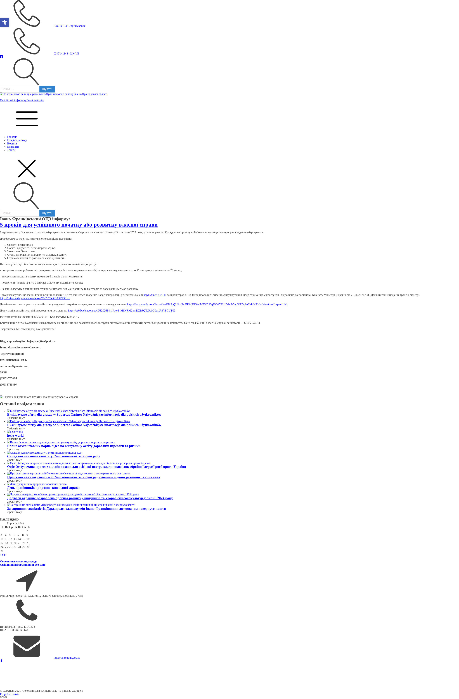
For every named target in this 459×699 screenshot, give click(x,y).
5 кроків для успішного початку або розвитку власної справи (79, 224)
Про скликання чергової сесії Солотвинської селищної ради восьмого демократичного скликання (83, 477)
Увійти (11, 149)
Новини (12, 143)
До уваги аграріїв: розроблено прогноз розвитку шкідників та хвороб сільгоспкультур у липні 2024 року (90, 498)
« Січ (3, 554)
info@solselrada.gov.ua (67, 657)
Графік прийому (17, 140)
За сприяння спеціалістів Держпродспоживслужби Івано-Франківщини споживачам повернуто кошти (86, 508)
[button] (4, 22)
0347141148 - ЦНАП (66, 53)
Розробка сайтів (9, 694)
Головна (12, 136)
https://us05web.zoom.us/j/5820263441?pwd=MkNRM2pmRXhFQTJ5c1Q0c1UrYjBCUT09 (121, 310)
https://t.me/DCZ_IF (154, 294)
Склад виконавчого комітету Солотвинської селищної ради (53, 456)
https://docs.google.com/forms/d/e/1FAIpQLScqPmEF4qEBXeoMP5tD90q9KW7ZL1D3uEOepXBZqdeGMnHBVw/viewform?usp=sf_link (207, 304)
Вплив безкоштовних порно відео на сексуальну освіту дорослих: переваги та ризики (73, 446)
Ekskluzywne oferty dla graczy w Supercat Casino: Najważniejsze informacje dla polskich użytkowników (84, 414)
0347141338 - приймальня (69, 25)
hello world (15, 435)
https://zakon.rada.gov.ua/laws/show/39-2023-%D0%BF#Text (35, 298)
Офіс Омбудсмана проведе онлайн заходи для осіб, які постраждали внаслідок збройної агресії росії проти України (96, 467)
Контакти (13, 146)
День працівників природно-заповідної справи (43, 487)
